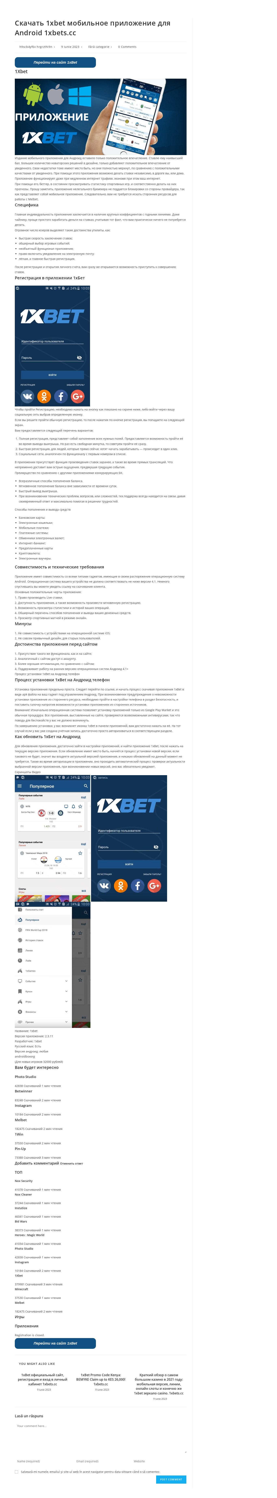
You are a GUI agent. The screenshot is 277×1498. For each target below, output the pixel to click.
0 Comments (127, 47)
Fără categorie (98, 47)
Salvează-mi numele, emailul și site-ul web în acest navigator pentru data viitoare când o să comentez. (90, 1472)
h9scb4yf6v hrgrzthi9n (36, 47)
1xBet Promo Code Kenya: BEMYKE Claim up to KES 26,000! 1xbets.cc (100, 1379)
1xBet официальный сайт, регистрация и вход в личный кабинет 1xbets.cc (42, 1379)
